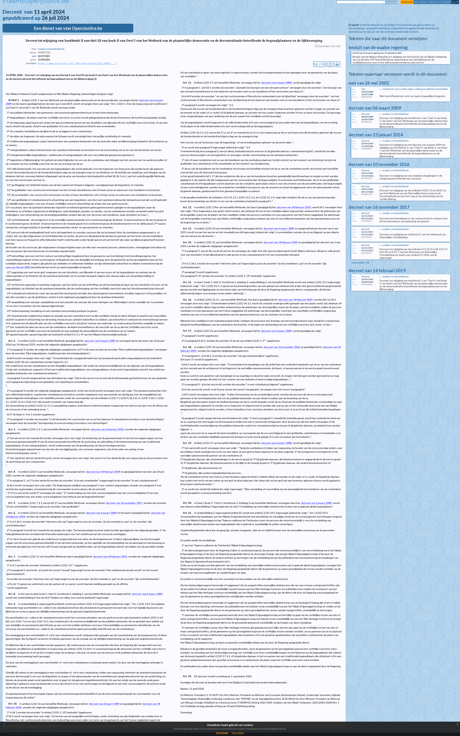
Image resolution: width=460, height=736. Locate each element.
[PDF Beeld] (330, 64)
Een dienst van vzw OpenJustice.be (68, 28)
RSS (416, 2)
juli (52, 18)
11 (37, 12)
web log (434, 2)
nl (453, 2)
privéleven (407, 2)
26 (45, 18)
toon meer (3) (360, 262)
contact (446, 2)
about (423, 2)
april (46, 12)
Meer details (238, 733)
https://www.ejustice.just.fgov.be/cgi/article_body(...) (77, 63)
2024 (59, 12)
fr (457, 2)
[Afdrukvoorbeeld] (337, 64)
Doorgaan (222, 732)
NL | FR (319, 64)
